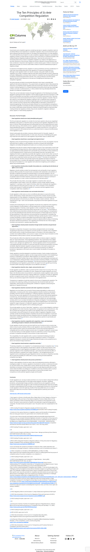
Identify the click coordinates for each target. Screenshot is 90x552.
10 (10, 451)
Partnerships (53, 540)
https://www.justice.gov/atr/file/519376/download (23, 507)
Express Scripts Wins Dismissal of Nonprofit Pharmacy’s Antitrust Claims (70, 33)
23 (10, 525)
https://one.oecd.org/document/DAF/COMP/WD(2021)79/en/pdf (26, 462)
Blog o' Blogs (58, 6)
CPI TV (72, 6)
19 (10, 509)
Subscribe (22, 538)
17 (10, 501)
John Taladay (15, 19)
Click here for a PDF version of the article (20, 393)
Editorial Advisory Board (37, 542)
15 (10, 494)
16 (10, 498)
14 (10, 491)
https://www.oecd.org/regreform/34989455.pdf (22, 444)
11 (10, 456)
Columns (25, 6)
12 (10, 459)
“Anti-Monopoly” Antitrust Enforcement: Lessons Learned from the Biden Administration (71, 55)
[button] (80, 2)
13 (10, 489)
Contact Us (53, 538)
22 (10, 519)
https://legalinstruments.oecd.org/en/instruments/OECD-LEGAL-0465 (28, 528)
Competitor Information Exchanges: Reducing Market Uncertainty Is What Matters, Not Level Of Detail (71, 68)
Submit (65, 91)
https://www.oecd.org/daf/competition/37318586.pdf (24, 409)
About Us (37, 538)
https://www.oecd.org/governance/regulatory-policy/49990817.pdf (27, 496)
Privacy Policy (39, 551)
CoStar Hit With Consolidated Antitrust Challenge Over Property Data (71, 27)
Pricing (12, 6)
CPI (70, 17)
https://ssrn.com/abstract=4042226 (19, 522)
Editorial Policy (37, 540)
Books (78, 6)
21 (10, 515)
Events (66, 6)
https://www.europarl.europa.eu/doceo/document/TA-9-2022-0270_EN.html (29, 423)
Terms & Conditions (49, 551)
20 (10, 512)
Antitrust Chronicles (35, 6)
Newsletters (53, 542)
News (18, 6)
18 (10, 504)
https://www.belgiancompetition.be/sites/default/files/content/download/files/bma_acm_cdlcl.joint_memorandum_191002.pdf (43, 477)
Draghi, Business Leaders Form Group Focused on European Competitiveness (71, 40)
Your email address (67, 85)
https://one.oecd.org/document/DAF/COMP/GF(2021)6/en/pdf (26, 435)
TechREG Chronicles (47, 6)
